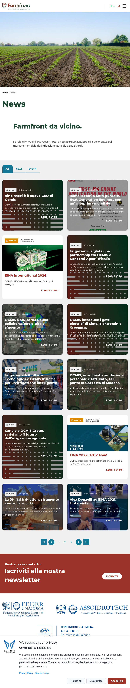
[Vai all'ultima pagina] (86, 542)
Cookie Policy (42, 673)
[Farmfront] (16, 6)
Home (5, 92)
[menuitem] (111, 6)
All (8, 169)
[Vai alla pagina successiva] (79, 542)
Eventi (32, 169)
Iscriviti (112, 576)
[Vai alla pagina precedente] (51, 542)
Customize (96, 681)
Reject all (76, 681)
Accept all (117, 681)
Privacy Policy (26, 673)
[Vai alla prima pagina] (44, 542)
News (13, 92)
